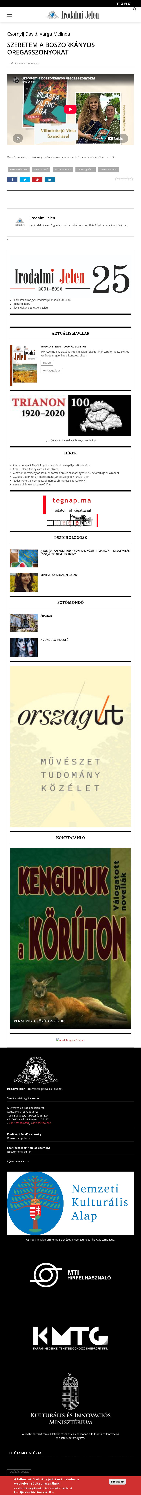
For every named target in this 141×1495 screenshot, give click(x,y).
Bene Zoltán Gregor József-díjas (32, 484)
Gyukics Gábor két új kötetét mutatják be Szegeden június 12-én (51, 476)
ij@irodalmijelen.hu (18, 1161)
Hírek (70, 453)
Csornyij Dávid (85, 169)
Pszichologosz (70, 537)
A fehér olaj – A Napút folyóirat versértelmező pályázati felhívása (51, 465)
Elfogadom (117, 1481)
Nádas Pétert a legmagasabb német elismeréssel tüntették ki (49, 480)
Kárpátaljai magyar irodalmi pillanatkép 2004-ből (42, 300)
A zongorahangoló (54, 640)
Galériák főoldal (19, 1471)
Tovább (47, 363)
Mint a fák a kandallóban (59, 575)
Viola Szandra (63, 169)
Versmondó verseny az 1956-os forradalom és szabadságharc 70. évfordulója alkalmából (66, 473)
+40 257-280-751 (19, 1123)
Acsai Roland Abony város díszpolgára (35, 469)
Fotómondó (70, 602)
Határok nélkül (22, 303)
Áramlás (46, 615)
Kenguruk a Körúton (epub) (39, 1021)
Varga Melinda (108, 169)
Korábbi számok (51, 370)
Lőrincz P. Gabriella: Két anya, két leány (72, 440)
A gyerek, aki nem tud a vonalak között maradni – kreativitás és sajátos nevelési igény (85, 552)
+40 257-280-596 (41, 1123)
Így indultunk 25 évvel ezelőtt (31, 307)
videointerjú (41, 169)
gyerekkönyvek (18, 169)
